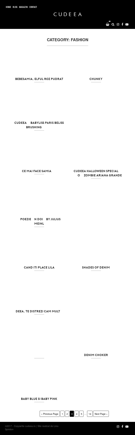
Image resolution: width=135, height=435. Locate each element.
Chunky (95, 78)
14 (90, 413)
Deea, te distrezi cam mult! (39, 311)
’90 (39, 354)
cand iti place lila (39, 267)
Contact (33, 7)
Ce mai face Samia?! (39, 170)
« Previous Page (49, 413)
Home (8, 7)
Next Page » (101, 413)
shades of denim (96, 267)
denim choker (96, 354)
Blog (15, 7)
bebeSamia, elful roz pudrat (39, 78)
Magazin (23, 7)
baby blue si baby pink (39, 398)
